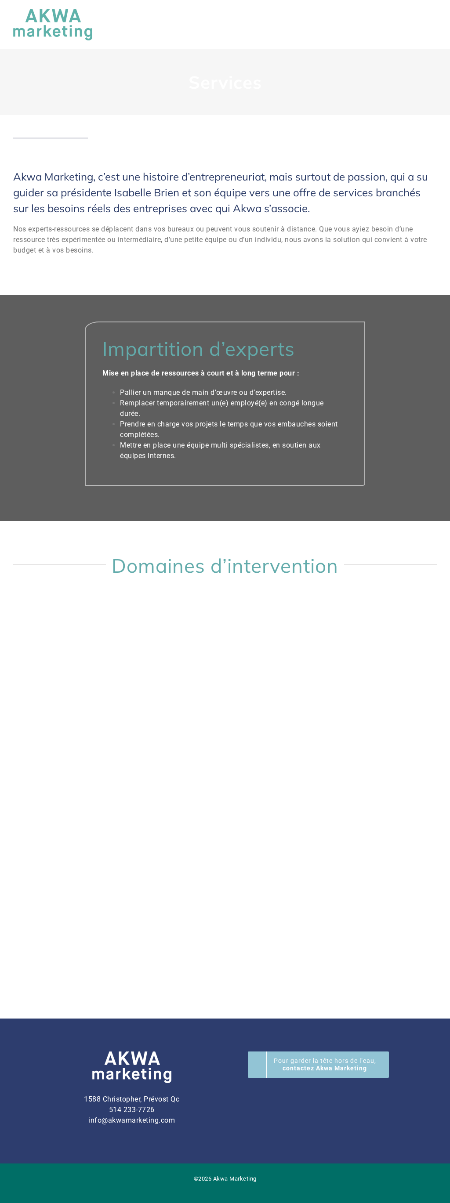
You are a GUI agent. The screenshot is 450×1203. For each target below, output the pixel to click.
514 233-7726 (132, 1109)
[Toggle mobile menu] (433, 24)
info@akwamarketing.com (131, 1120)
